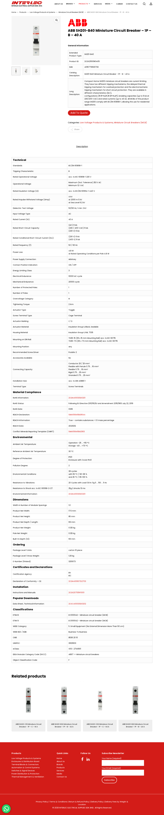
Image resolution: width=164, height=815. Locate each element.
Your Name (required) (111, 758)
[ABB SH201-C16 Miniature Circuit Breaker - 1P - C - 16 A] (28, 700)
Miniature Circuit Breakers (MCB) (71, 12)
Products (22, 12)
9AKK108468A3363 (77, 431)
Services (60, 771)
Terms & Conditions (58, 801)
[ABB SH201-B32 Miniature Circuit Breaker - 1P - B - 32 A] (64, 700)
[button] (56, 20)
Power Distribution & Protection (25, 774)
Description (82, 147)
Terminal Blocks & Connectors (25, 764)
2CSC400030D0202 (77, 603)
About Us (61, 761)
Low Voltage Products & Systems (42, 12)
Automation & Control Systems (26, 768)
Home (14, 12)
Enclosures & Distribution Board (25, 761)
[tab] (82, 146)
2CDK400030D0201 (77, 398)
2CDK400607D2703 (77, 581)
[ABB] (106, 23)
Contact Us (62, 777)
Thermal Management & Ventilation (28, 777)
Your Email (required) (111, 768)
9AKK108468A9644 (77, 414)
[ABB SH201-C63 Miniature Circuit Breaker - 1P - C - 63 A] (100, 700)
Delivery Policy (97, 801)
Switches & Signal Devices (23, 771)
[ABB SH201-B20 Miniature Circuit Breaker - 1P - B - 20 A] (135, 700)
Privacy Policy (42, 801)
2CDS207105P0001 (76, 592)
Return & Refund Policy (79, 801)
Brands (60, 764)
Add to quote (79, 113)
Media (59, 774)
